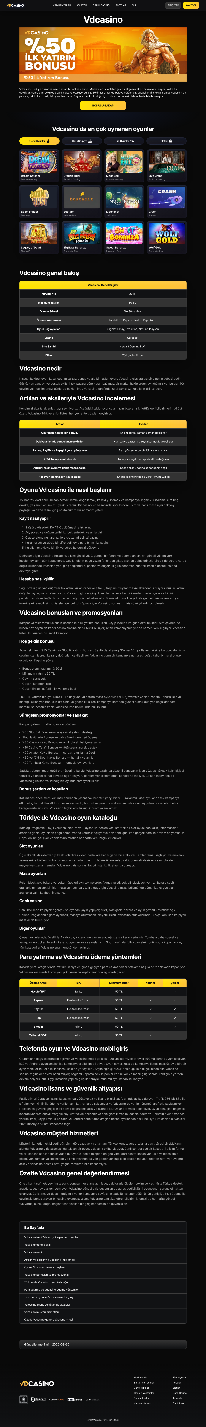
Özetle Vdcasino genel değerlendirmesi (48, 1319)
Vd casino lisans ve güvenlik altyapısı (47, 1304)
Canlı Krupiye (79, 140)
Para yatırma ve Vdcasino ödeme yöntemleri (51, 1289)
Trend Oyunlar (37, 140)
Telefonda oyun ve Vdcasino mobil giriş (48, 1297)
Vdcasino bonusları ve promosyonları (47, 1274)
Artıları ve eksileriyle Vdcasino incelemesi (49, 1259)
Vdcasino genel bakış (37, 1244)
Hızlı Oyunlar (122, 140)
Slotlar (164, 140)
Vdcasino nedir (33, 1252)
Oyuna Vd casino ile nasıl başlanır (44, 1267)
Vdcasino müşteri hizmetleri (41, 1312)
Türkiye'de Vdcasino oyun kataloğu (46, 1282)
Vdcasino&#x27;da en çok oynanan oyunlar (51, 1237)
